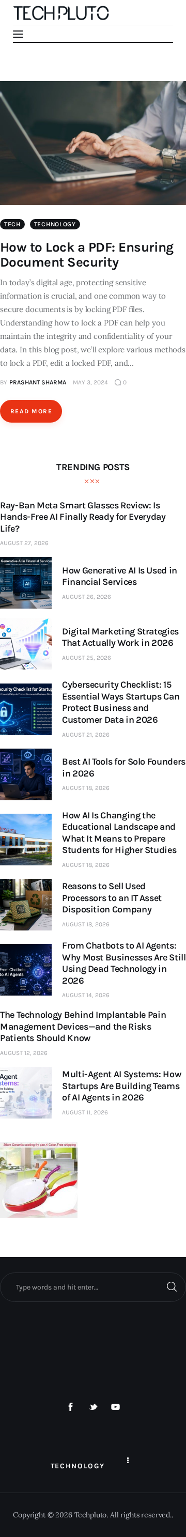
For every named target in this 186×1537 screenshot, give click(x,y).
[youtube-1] (116, 1407)
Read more (31, 411)
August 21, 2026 (86, 734)
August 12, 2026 (24, 1053)
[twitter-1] (93, 1407)
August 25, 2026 (86, 657)
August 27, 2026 (24, 543)
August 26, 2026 (86, 596)
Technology (55, 224)
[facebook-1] (71, 1407)
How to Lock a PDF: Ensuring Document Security (87, 254)
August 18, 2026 (86, 787)
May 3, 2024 (90, 382)
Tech (12, 224)
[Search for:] (93, 1287)
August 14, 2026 (86, 995)
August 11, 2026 (85, 1112)
